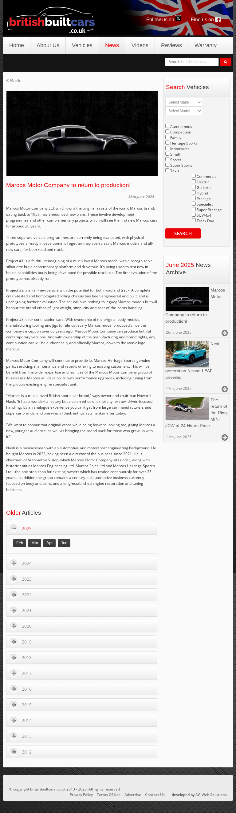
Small (175, 154)
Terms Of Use (108, 794)
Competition (180, 132)
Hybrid (202, 193)
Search (183, 233)
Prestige (204, 198)
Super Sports (181, 165)
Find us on (203, 19)
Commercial (207, 176)
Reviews (171, 45)
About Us (48, 45)
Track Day (205, 220)
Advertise (132, 794)
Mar (34, 543)
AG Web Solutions (211, 794)
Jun (64, 543)
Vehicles (82, 45)
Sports (175, 159)
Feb (19, 543)
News (112, 45)
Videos (140, 45)
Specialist (205, 204)
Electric (203, 182)
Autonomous (181, 126)
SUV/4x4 (204, 215)
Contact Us (155, 794)
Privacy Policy (81, 794)
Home (16, 45)
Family (175, 137)
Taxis (174, 171)
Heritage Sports (183, 143)
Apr (49, 543)
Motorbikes (180, 148)
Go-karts (204, 187)
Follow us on (160, 19)
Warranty (206, 45)
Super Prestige (209, 209)
